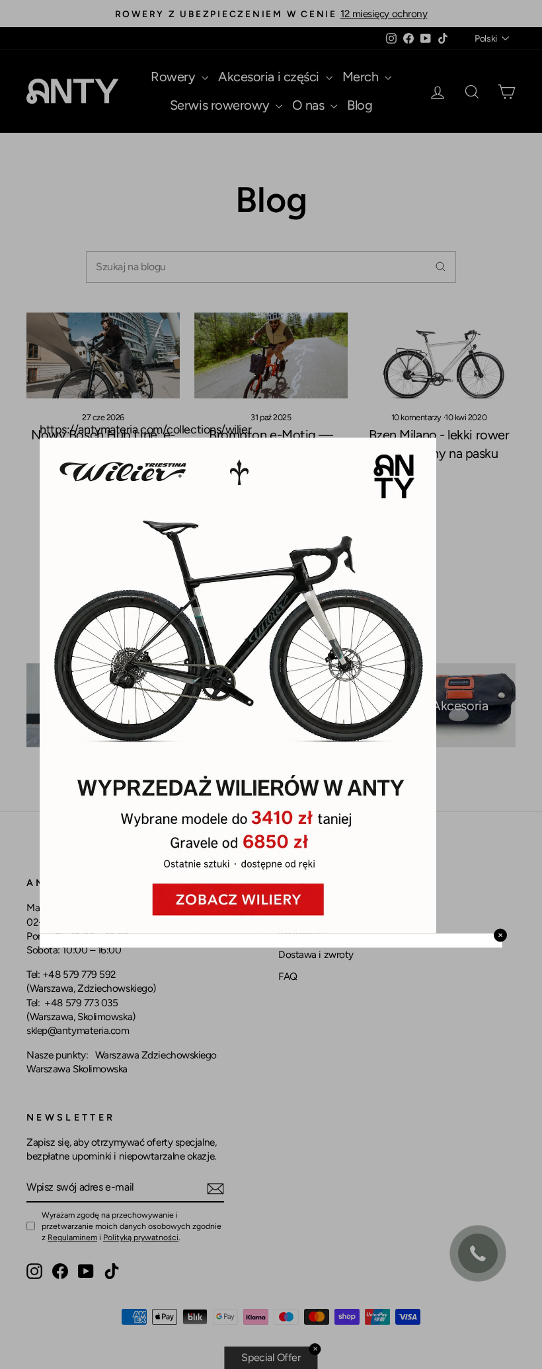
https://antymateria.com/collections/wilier (145, 429)
